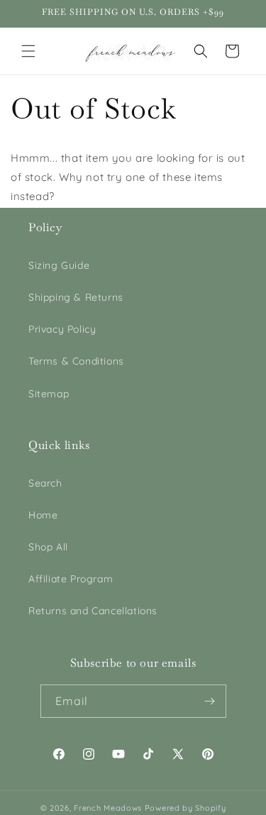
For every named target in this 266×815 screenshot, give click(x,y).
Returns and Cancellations (92, 610)
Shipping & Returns (75, 297)
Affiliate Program (70, 578)
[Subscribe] (210, 701)
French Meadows (108, 808)
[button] (28, 51)
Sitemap (48, 393)
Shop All (48, 546)
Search (45, 483)
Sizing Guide (58, 265)
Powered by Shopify (185, 808)
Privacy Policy (62, 329)
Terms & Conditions (76, 361)
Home (42, 515)
